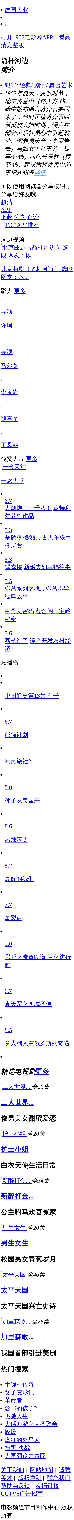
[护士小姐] (14, 1133)
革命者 (13, 1400)
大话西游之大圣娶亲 (31, 1424)
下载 (7, 217)
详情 (40, 172)
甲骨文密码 (19, 611)
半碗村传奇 (19, 1384)
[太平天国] (14, 1274)
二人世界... (17, 1102)
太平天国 (15, 1290)
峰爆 (10, 1432)
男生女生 (15, 1243)
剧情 (40, 85)
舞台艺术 (61, 85)
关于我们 (12, 1469)
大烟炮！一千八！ (28, 508)
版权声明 (30, 1477)
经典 (25, 85)
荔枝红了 (16, 640)
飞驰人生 (16, 1416)
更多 (20, 291)
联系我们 (59, 1477)
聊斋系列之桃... (24, 588)
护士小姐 (15, 1149)
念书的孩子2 (21, 1408)
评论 (33, 217)
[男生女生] (14, 1227)
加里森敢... (17, 1337)
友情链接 (47, 1485)
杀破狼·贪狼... (22, 537)
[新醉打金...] (16, 1180)
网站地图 (41, 1469)
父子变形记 (19, 1392)
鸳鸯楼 (13, 567)
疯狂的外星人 (22, 1440)
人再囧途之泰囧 (25, 1456)
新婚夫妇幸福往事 (47, 567)
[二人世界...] (16, 1087)
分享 (20, 217)
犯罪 (10, 85)
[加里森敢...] (16, 1321)
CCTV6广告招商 (22, 1493)
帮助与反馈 (15, 1485)
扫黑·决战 (17, 1448)
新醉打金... (17, 1196)
